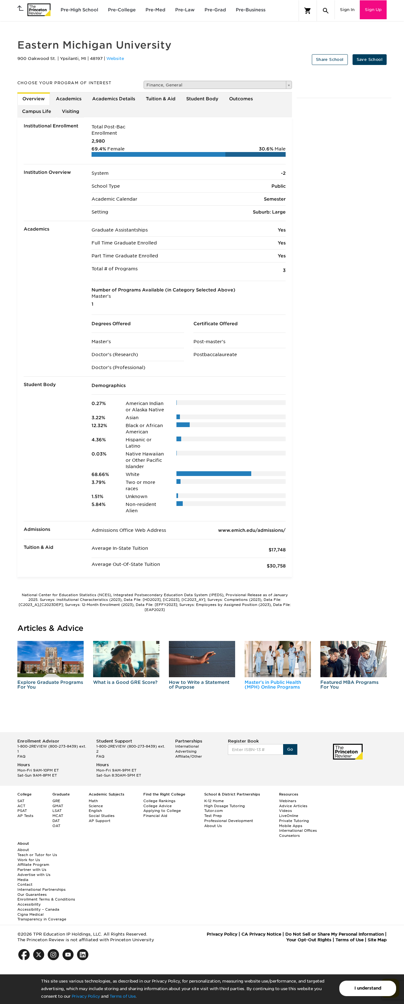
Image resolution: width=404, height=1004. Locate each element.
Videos (285, 810)
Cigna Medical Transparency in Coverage (41, 917)
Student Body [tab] (202, 98)
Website (115, 58)
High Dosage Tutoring (224, 806)
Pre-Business (250, 9)
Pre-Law (185, 9)
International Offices (298, 830)
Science (96, 806)
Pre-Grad (215, 9)
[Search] (326, 10)
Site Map (377, 939)
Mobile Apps (290, 826)
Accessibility (29, 904)
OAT (56, 826)
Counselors (289, 835)
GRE (56, 801)
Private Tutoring (294, 821)
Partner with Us (31, 869)
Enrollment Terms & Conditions (46, 899)
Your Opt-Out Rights (308, 939)
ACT (21, 806)
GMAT (57, 806)
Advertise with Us (33, 874)
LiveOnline (288, 815)
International (187, 746)
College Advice (157, 806)
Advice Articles (293, 806)
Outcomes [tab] (241, 98)
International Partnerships (41, 889)
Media (22, 880)
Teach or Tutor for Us (37, 855)
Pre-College (122, 9)
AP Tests (25, 815)
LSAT (57, 810)
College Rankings (159, 801)
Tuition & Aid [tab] (160, 98)
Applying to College (162, 810)
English (95, 810)
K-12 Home (214, 801)
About (23, 850)
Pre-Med (155, 9)
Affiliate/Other (188, 756)
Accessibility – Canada (38, 909)
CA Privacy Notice (261, 934)
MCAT (57, 815)
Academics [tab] (68, 98)
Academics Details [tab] (113, 98)
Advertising (186, 751)
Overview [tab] (33, 98)
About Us (213, 826)
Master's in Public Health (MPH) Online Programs (273, 685)
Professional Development (228, 821)
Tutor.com (213, 810)
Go (290, 749)
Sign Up (373, 9)
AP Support (99, 821)
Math (93, 801)
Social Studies (102, 815)
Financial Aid (155, 815)
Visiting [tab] (70, 111)
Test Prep (213, 815)
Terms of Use (122, 996)
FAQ (21, 756)
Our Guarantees (32, 894)
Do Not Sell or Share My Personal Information (334, 934)
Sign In (347, 9)
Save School (370, 59)
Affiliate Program (33, 864)
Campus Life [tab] (36, 111)
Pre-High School (79, 9)
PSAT (22, 810)
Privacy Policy (86, 996)
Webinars (287, 801)
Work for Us (28, 860)
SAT (20, 801)
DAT (56, 821)
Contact (25, 884)
